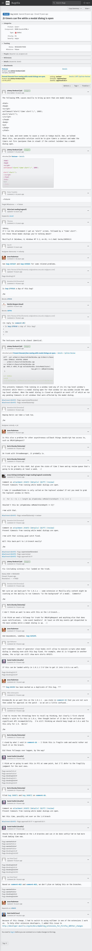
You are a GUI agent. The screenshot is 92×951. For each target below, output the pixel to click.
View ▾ (87, 8)
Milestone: (10, 49)
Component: (9, 29)
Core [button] (17, 27)
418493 (13, 908)
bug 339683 (25, 264)
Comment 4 (10, 259)
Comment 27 (11, 829)
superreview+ (62, 78)
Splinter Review (84, 76)
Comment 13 (11, 523)
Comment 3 (10, 223)
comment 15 (62, 700)
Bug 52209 (14, 14)
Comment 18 (11, 644)
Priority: (11, 36)
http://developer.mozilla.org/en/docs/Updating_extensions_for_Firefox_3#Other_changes (42, 926)
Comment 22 (11, 711)
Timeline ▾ (85, 86)
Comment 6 (10, 318)
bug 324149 (31, 636)
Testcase (5, 69)
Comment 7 (10, 348)
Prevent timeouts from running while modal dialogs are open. (23, 76)
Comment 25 (11, 790)
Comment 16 (11, 607)
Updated (10, 211)
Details (64, 69)
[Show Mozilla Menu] (8, 3)
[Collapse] (88, 92)
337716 (9, 311)
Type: (12, 32)
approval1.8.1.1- (61, 80)
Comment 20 (11, 682)
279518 (9, 299)
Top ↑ (5, 943)
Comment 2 (10, 194)
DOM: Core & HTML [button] (22, 29)
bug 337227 (11, 264)
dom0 (11, 216)
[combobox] (66, 3)
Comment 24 (11, 758)
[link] (28, 173)
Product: (11, 27)
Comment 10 (11, 448)
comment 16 (32, 742)
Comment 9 (10, 433)
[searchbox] (66, 3)
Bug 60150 (10, 687)
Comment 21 (11, 695)
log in (13, 932)
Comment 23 (11, 737)
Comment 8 (11, 410)
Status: (11, 47)
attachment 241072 (21, 482)
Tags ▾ (76, 86)
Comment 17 (11, 631)
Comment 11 (11, 461)
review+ (59, 77)
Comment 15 (11, 586)
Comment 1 (10, 152)
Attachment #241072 (9, 400)
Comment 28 (11, 879)
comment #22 (16, 884)
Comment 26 (11, 803)
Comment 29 (11, 915)
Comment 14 (11, 564)
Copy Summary (74, 8)
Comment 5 (10, 283)
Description (11, 93)
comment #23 (31, 884)
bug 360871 (13, 795)
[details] (34, 482)
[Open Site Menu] (3, 3)
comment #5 (19, 323)
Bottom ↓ (67, 86)
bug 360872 (27, 795)
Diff (76, 76)
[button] (86, 3)
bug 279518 (10, 289)
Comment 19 (11, 662)
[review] (50, 482)
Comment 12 (11, 477)
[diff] (43, 482)
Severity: (11, 38)
